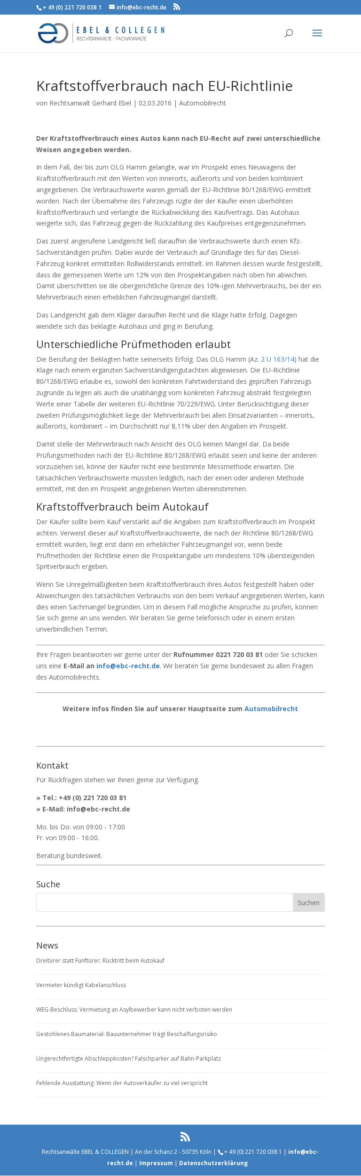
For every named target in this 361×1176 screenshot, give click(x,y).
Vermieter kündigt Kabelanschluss (81, 985)
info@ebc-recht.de (128, 665)
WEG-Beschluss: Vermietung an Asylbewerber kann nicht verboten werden (134, 1010)
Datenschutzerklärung (213, 1163)
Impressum (156, 1163)
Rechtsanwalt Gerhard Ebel (90, 102)
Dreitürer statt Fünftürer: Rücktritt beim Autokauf (100, 961)
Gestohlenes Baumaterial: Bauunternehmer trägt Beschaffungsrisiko (126, 1034)
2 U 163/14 (277, 359)
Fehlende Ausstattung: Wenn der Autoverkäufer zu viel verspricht (122, 1083)
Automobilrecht (202, 102)
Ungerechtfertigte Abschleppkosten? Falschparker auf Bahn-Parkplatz (128, 1058)
